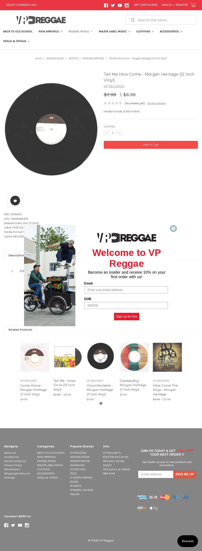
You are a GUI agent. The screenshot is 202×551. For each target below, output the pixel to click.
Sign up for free (126, 316)
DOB (87, 299)
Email (88, 283)
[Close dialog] (173, 228)
